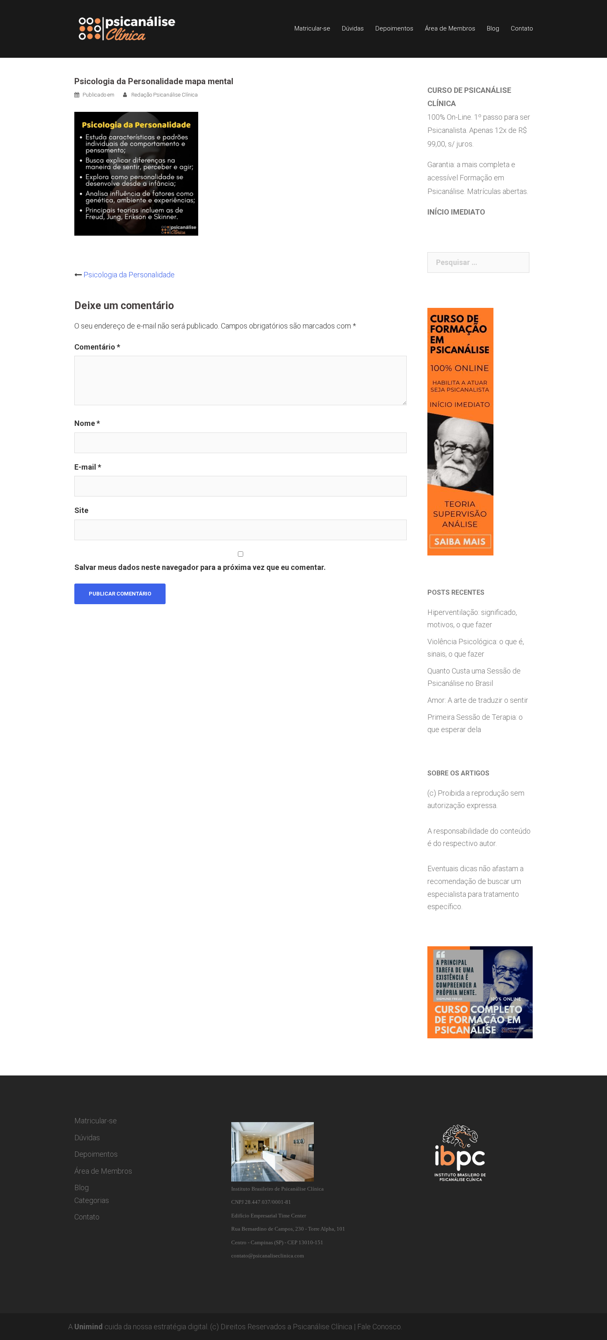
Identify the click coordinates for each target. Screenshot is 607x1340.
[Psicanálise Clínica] (138, 28)
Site (81, 510)
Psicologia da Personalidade (129, 274)
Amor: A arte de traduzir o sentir (477, 700)
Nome (87, 423)
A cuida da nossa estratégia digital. (138, 1326)
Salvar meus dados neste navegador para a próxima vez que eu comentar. (200, 567)
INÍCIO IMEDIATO (456, 212)
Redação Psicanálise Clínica (164, 95)
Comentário (97, 347)
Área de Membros (450, 28)
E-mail (87, 467)
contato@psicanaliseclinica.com (267, 1256)
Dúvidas (353, 28)
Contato (522, 28)
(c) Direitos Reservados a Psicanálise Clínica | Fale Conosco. (306, 1326)
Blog (493, 28)
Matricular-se (312, 28)
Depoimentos (394, 28)
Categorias (91, 1200)
